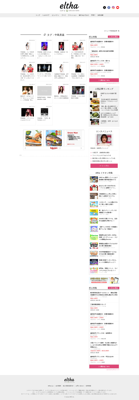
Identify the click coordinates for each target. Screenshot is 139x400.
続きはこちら (105, 80)
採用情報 (88, 386)
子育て (93, 15)
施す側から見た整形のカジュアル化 (103, 158)
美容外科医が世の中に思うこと (102, 161)
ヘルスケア (45, 15)
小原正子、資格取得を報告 (100, 152)
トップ (38, 15)
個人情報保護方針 (68, 386)
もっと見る (105, 165)
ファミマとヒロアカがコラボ (101, 155)
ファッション (72, 15)
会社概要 (58, 386)
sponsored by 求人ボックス (113, 83)
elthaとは (50, 386)
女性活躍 (100, 15)
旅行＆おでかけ (84, 15)
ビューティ (55, 15)
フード (64, 15)
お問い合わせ (80, 386)
